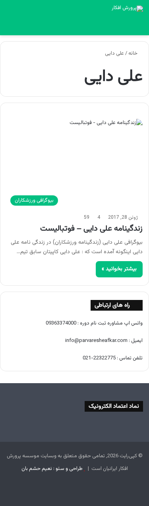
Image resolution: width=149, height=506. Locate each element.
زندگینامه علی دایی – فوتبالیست (91, 228)
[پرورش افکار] (127, 9)
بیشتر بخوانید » (119, 269)
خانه (133, 53)
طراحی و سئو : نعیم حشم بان (52, 469)
